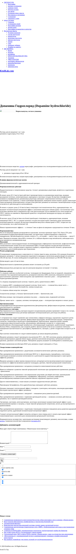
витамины (11, 54)
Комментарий (5, 443)
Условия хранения (14, 33)
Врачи (10, 50)
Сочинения (12, 17)
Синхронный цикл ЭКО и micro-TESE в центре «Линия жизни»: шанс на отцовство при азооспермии (38, 534)
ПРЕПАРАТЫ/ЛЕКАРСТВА (17, 56)
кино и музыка (9, 20)
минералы (11, 65)
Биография (11, 4)
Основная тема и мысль (16, 13)
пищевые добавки (14, 45)
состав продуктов (14, 34)
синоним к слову (13, 18)
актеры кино (12, 27)
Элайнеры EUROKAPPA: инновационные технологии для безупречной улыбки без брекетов (35, 530)
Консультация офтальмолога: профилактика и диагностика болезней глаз (28, 522)
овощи (10, 41)
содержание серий (14, 24)
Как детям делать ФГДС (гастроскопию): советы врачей (23, 532)
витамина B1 (35, 421)
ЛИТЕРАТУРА (9, 2)
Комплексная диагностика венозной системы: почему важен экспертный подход (31, 525)
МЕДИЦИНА (8, 49)
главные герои (13, 8)
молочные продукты (15, 38)
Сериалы (11, 22)
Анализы (11, 58)
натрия (22, 166)
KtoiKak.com (7, 71)
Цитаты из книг (13, 9)
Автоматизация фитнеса (12, 523)
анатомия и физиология (16, 61)
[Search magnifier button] (2, 460)
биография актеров (14, 25)
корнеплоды (12, 36)
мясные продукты (14, 40)
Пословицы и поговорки (16, 15)
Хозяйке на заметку (14, 47)
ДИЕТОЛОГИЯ (13, 59)
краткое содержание (14, 6)
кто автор (11, 11)
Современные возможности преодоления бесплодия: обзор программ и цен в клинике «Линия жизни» (39, 520)
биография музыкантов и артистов (19, 29)
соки (9, 43)
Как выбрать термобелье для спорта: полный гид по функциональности (28, 539)
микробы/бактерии (14, 63)
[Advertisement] (38, 88)
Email (2, 450)
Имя (2, 447)
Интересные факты (10, 31)
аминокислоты (13, 66)
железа (2, 421)
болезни (10, 52)
